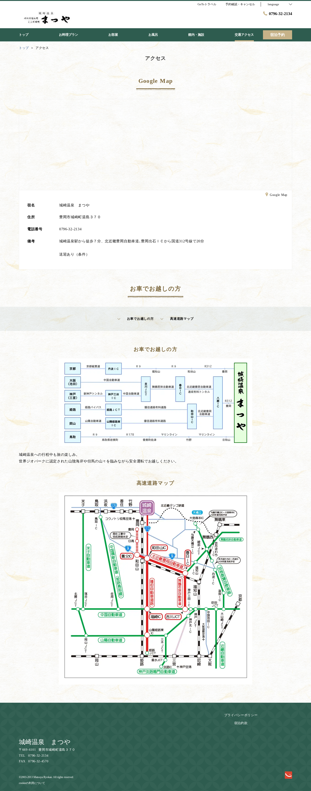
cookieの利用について (32, 783)
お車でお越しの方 (140, 318)
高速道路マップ (182, 318)
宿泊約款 (241, 723)
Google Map (278, 195)
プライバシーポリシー (241, 715)
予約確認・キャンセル (240, 4)
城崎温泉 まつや (45, 741)
